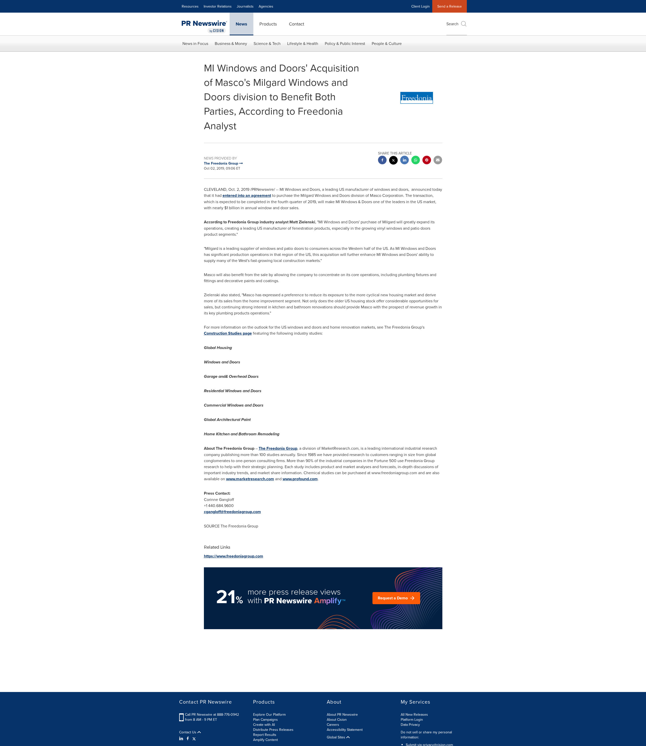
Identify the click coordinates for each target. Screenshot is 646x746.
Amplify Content (265, 739)
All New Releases (414, 714)
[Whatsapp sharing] (415, 161)
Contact (296, 24)
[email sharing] (438, 161)
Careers (333, 724)
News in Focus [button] (195, 43)
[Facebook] (187, 738)
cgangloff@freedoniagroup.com (232, 512)
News (241, 24)
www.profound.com (300, 479)
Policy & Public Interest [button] (345, 43)
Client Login (420, 6)
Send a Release (449, 6)
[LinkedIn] (181, 738)
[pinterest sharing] (426, 161)
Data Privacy (410, 724)
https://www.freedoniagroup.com (233, 556)
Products (268, 24)
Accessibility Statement (345, 729)
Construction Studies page (228, 333)
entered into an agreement (247, 195)
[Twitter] (194, 738)
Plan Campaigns (265, 719)
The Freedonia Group (278, 448)
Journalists (245, 6)
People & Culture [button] (387, 43)
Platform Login (412, 719)
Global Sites (336, 737)
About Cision (337, 719)
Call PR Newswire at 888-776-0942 (212, 714)
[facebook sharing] (382, 161)
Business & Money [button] (231, 43)
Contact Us (188, 732)
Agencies (266, 6)
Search (452, 23)
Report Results (264, 734)
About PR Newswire (342, 714)
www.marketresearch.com (250, 479)
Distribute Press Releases (273, 729)
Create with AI (264, 724)
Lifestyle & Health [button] (302, 43)
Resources (190, 6)
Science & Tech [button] (267, 43)
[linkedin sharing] (404, 161)
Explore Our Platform (269, 714)
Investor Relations (218, 6)
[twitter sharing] (393, 161)
